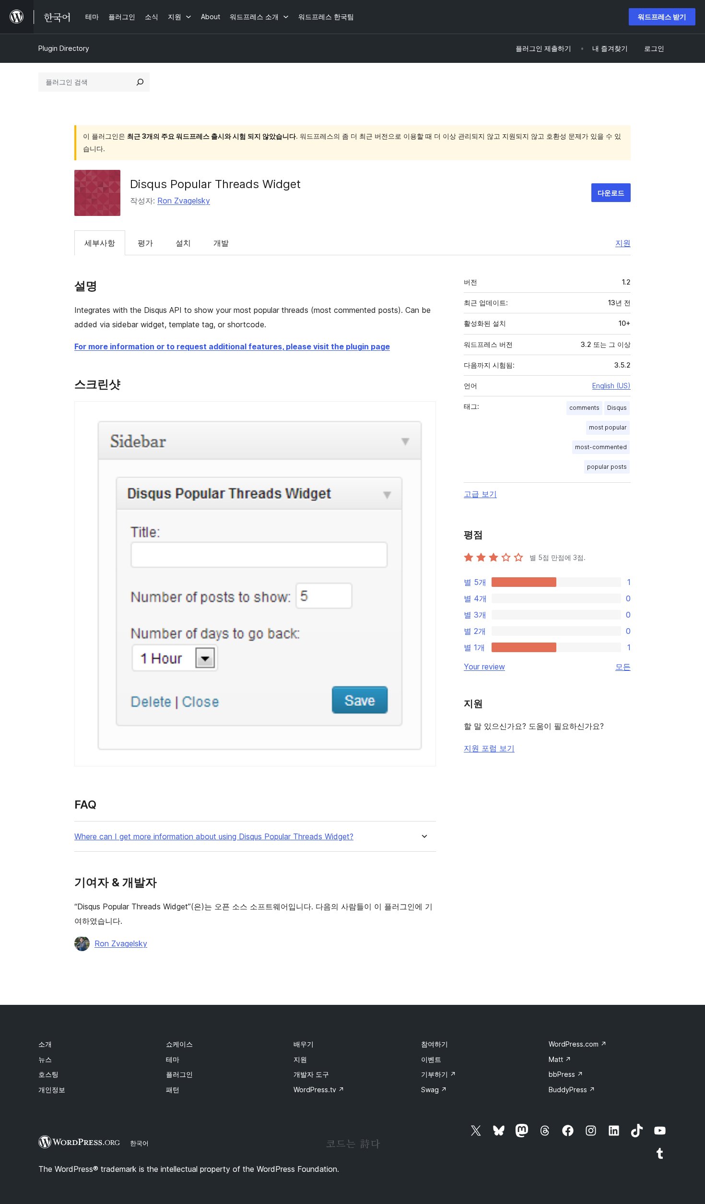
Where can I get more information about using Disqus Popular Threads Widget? (213, 836)
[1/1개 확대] (423, 414)
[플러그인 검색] (140, 82)
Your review (484, 666)
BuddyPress (572, 1089)
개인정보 (51, 1089)
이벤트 (431, 1059)
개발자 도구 (311, 1074)
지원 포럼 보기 (489, 748)
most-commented (601, 447)
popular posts (607, 466)
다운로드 (611, 193)
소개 (45, 1044)
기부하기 (438, 1074)
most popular (608, 427)
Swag (434, 1089)
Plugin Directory (63, 48)
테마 (172, 1059)
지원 (623, 243)
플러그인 (179, 1074)
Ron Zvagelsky (183, 200)
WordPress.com (578, 1044)
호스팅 (48, 1074)
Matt (560, 1059)
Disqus (617, 407)
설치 (183, 243)
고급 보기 (480, 494)
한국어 (139, 1143)
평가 (145, 243)
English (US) (611, 385)
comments (584, 407)
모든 (623, 666)
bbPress (566, 1074)
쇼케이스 (179, 1044)
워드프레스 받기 (662, 16)
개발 (221, 243)
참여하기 (434, 1044)
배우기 (304, 1044)
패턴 (172, 1089)
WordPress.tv (319, 1089)
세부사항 (99, 243)
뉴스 (45, 1059)
